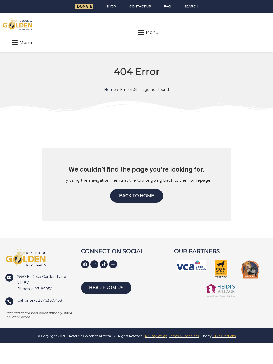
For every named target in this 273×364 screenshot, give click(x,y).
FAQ (167, 6)
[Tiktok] (104, 264)
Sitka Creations (224, 336)
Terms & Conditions (184, 336)
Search (191, 6)
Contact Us (140, 6)
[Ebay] (113, 264)
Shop (111, 6)
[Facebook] (85, 264)
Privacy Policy (156, 336)
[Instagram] (94, 264)
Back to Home (136, 195)
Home (110, 89)
